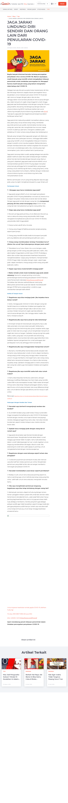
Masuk (62, 4)
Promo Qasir (31, 9)
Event (16, 9)
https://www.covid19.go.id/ (34, 280)
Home (9, 16)
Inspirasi (23, 9)
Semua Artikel (7, 9)
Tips (48, 9)
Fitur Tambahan (13, 4)
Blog (25, 4)
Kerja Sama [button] (30, 4)
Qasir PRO (20, 4)
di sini (45, 111)
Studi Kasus (41, 9)
